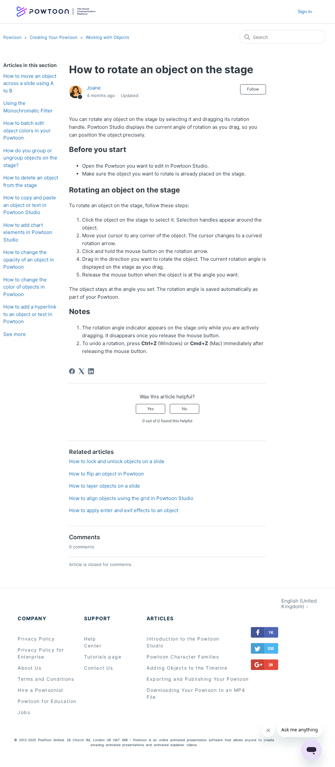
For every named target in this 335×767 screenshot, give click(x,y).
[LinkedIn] (91, 371)
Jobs (24, 712)
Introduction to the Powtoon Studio (183, 642)
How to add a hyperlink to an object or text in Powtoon (29, 314)
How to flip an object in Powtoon (106, 474)
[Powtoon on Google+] (257, 666)
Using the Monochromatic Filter (28, 107)
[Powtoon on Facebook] (264, 633)
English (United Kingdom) (299, 603)
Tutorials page (102, 656)
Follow (253, 89)
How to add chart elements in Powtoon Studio (27, 232)
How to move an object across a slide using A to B (29, 83)
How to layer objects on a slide (104, 486)
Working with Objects (107, 37)
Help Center (92, 642)
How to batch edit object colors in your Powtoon (27, 130)
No (184, 408)
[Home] (56, 12)
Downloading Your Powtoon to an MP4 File (196, 693)
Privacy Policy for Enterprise (41, 653)
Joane (94, 88)
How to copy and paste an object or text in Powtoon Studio (29, 204)
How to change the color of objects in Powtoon (25, 286)
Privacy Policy (36, 639)
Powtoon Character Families (183, 656)
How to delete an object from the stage (30, 181)
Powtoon (12, 37)
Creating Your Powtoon (54, 37)
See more (14, 334)
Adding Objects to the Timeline (187, 668)
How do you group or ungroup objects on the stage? (30, 157)
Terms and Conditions (46, 679)
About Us (29, 668)
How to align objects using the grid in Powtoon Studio (131, 498)
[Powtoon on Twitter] (264, 649)
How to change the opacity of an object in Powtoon (28, 259)
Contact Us (98, 668)
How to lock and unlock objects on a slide (117, 461)
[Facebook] (72, 371)
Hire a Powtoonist (40, 690)
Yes (150, 408)
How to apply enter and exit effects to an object (123, 510)
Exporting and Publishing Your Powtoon (198, 679)
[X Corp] (81, 371)
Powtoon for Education (47, 701)
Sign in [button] (305, 11)
